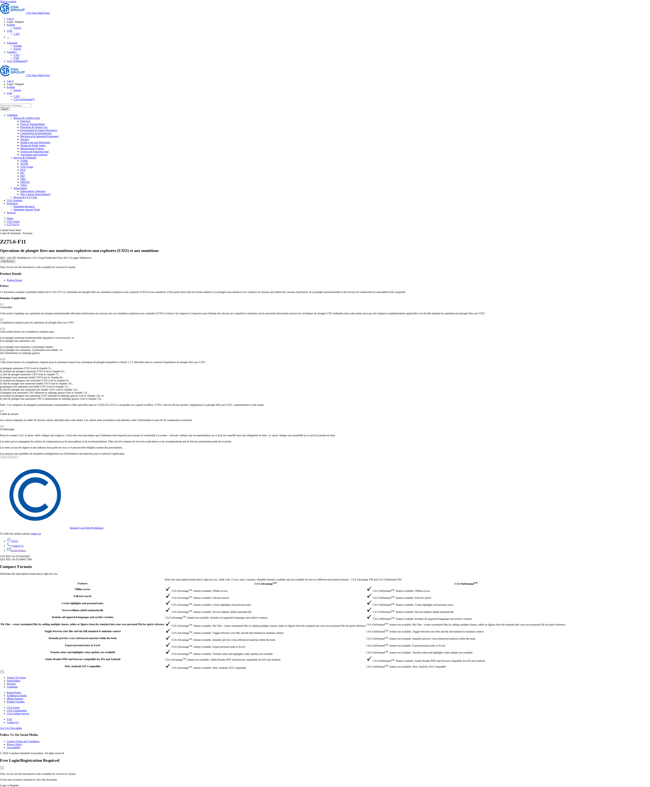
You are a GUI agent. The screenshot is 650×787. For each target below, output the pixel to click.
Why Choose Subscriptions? (35, 194)
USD (9, 30)
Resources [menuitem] (12, 203)
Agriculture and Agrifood (33, 154)
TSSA (23, 185)
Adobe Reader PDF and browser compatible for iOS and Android (82, 659)
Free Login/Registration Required (29, 760)
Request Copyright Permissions (86, 527)
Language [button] (12, 42)
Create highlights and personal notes (82, 603)
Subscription (13, 680)
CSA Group (26, 166)
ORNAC (25, 182)
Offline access (82, 589)
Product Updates (16, 701)
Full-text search (82, 596)
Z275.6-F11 (13, 224)
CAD (16, 34)
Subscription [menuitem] (20, 188)
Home (10, 218)
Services (11, 683)
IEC (22, 172)
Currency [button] (12, 51)
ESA (23, 169)
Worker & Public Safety (33, 145)
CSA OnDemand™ (17, 61)
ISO (22, 176)
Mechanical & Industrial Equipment (39, 136)
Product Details (10, 273)
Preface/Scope (14, 280)
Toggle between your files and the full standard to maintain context (82, 631)
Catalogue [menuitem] (12, 115)
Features (83, 583)
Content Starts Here (10, 230)
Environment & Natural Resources (38, 130)
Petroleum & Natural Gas (33, 127)
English (18, 45)
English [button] (11, 24)
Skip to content (8, 1)
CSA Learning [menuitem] (14, 200)
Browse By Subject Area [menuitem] (27, 118)
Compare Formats (16, 566)
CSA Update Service (18, 713)
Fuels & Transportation (32, 124)
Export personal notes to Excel (82, 645)
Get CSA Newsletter (11, 728)
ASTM (24, 163)
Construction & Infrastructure (36, 133)
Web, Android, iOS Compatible (83, 666)
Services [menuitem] (11, 212)
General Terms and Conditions (23, 741)
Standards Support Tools (27, 209)
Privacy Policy (14, 744)
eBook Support (15, 698)
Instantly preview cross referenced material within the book (83, 638)
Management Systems (32, 148)
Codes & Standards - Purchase (16, 233)
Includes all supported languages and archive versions (82, 617)
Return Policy (14, 692)
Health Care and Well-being (35, 142)
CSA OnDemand (466, 583)
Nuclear (24, 139)
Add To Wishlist (9, 457)
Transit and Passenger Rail (34, 151)
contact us (35, 533)
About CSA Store (16, 677)
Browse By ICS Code (25, 197)
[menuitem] (335, 121)
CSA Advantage (265, 583)
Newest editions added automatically (82, 610)
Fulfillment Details (17, 695)
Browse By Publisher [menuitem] (25, 157)
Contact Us (13, 722)
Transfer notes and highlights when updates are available (82, 652)
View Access (7, 261)
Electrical (25, 121)
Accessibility (13, 747)
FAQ (9, 719)
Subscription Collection (32, 191)
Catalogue (12, 686)
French (17, 27)
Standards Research (24, 206)
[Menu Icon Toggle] (8, 37)
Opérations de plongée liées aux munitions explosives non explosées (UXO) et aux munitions (79, 250)
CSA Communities (17, 710)
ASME (24, 160)
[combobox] (15, 105)
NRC (23, 179)
